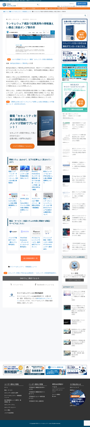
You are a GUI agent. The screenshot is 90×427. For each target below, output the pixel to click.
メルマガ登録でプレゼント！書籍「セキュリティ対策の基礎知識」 (48, 8)
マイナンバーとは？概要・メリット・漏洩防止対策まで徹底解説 (36, 203)
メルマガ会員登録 (9, 412)
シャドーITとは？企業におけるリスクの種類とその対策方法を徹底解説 (79, 206)
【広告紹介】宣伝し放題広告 (36, 401)
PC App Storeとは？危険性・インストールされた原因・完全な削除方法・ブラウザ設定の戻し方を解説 (74, 180)
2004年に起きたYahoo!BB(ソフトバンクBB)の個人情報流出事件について (25, 205)
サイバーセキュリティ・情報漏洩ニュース (23, 266)
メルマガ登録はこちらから (22, 146)
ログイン (72, 3)
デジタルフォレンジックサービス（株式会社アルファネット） (36, 242)
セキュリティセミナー (10, 407)
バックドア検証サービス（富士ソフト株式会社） (13, 241)
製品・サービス (8, 390)
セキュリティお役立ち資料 (11, 392)
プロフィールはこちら (74, 280)
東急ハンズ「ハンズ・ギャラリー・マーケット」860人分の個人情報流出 (13, 177)
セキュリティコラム (9, 404)
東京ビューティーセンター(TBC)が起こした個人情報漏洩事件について (48, 177)
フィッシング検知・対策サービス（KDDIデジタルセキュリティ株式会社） (47, 243)
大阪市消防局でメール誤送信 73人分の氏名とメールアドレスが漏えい (79, 125)
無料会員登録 (82, 3)
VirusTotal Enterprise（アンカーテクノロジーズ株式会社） (24, 242)
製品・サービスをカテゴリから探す (66, 6)
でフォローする (18, 284)
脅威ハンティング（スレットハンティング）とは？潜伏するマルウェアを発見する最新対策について (47, 206)
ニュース (80, 6)
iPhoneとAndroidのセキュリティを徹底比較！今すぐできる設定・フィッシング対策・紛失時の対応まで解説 (36, 180)
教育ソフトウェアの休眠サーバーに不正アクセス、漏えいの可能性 (79, 194)
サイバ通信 (7, 410)
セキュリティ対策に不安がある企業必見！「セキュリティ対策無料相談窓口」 (32, 273)
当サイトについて (74, 387)
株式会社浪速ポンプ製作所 (18, 63)
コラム (85, 6)
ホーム (6, 387)
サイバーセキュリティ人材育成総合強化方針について (24, 175)
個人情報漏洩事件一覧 (30, 258)
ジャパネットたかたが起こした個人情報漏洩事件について (13, 203)
